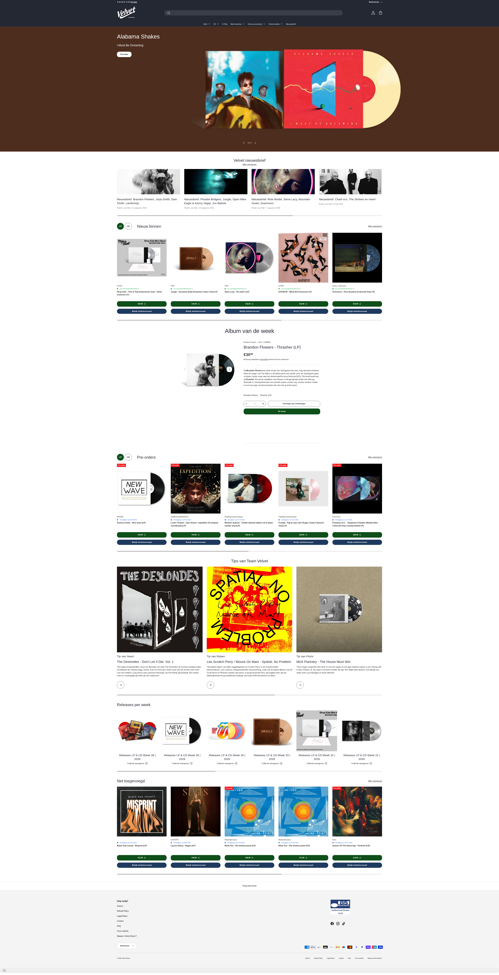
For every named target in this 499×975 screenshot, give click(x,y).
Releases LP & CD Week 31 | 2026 (361, 757)
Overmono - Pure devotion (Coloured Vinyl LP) (353, 292)
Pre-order (124, 55)
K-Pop (224, 24)
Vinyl (205, 24)
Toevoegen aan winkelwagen (294, 404)
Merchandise (236, 24)
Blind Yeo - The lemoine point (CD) (294, 846)
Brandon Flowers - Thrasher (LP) (272, 347)
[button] (380, 13)
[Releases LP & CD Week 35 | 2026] (182, 730)
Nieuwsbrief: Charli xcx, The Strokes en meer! (347, 199)
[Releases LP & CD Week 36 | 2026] (137, 730)
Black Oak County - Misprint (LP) (132, 846)
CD (215, 24)
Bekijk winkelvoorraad (142, 311)
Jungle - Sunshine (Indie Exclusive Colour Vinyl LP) (194, 292)
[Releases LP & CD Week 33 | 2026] (272, 730)
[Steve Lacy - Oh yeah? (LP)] (249, 257)
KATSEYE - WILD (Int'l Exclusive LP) (295, 292)
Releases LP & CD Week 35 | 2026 (182, 757)
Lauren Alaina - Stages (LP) (183, 846)
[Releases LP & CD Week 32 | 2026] (316, 730)
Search (120, 906)
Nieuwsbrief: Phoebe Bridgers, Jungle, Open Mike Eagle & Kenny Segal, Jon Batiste (215, 201)
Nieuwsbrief (291, 24)
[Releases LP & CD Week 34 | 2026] (227, 730)
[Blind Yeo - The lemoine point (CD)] (303, 811)
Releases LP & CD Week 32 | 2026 (317, 757)
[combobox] (253, 12)
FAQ (119, 926)
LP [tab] (120, 226)
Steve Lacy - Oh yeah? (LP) (237, 292)
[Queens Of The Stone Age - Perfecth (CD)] (357, 811)
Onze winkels (123, 931)
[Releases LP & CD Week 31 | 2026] (361, 730)
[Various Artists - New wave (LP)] (142, 489)
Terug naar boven (249, 886)
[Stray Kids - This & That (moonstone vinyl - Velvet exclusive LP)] (142, 257)
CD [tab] (128, 226)
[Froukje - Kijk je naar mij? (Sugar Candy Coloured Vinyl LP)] (303, 489)
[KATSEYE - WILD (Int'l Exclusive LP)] (303, 257)
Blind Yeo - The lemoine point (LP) (240, 846)
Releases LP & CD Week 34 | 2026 (227, 757)
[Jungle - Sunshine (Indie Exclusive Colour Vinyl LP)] (195, 257)
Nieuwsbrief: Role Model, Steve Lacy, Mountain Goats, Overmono (281, 201)
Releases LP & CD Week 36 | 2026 (137, 757)
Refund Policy (123, 911)
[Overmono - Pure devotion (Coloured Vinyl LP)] (357, 257)
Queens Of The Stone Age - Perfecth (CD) (351, 846)
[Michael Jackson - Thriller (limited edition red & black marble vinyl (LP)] (249, 489)
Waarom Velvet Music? (127, 936)
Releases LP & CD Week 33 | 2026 (272, 757)
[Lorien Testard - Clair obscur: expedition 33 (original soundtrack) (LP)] (195, 489)
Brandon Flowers (250, 342)
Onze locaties (274, 24)
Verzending (264, 359)
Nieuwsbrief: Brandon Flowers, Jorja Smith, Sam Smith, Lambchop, (147, 201)
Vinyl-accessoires (255, 24)
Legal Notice (122, 916)
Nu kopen (282, 411)
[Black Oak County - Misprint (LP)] (142, 811)
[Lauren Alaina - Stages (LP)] (195, 811)
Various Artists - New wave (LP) (131, 523)
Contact (120, 921)
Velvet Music (126, 958)
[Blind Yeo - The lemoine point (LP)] (249, 811)
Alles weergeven (249, 164)
